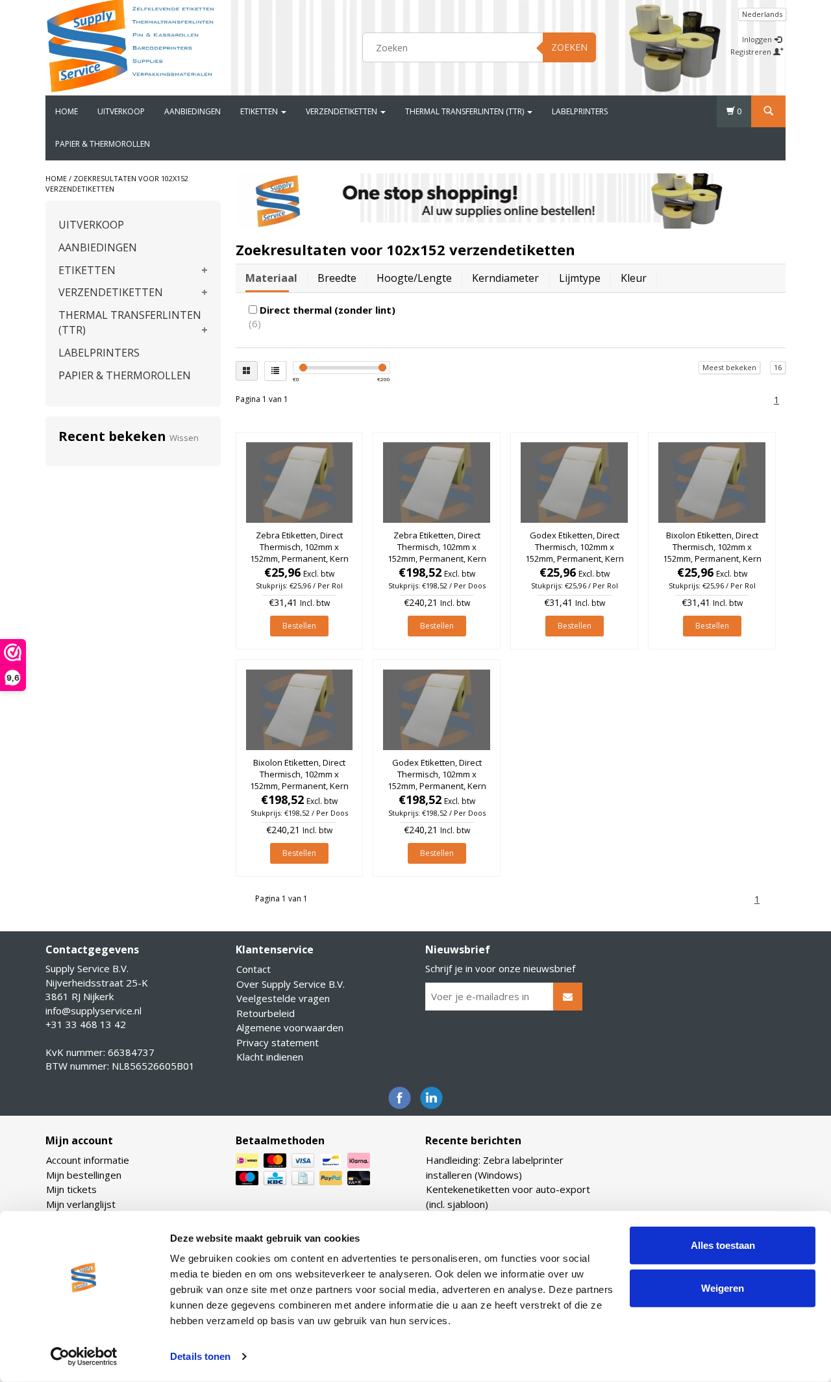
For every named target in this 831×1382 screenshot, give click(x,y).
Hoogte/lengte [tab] (414, 278)
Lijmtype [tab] (580, 278)
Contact (253, 968)
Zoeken (569, 47)
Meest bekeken (729, 367)
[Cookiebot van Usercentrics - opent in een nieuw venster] (84, 1356)
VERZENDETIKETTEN (342, 111)
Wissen (184, 438)
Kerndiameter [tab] (505, 278)
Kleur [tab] (634, 278)
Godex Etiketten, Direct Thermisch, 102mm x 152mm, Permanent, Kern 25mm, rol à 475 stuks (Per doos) (437, 786)
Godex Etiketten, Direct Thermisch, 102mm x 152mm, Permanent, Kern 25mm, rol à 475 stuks (574, 553)
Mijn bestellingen (83, 1174)
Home (66, 111)
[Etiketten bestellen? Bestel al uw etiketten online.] (130, 45)
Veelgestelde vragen (283, 998)
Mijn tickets (71, 1189)
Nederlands (762, 14)
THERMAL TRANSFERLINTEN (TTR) (465, 111)
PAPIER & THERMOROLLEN (102, 143)
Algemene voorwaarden (289, 1027)
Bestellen (299, 625)
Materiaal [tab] (271, 278)
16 (778, 367)
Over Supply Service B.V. (290, 983)
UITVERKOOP (121, 111)
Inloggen (758, 39)
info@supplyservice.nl (93, 1010)
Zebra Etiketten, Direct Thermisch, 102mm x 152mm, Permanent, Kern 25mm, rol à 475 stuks (299, 553)
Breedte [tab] (336, 278)
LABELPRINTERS (580, 111)
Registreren (751, 52)
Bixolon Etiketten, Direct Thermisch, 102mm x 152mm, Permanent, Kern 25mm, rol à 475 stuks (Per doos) (299, 786)
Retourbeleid (265, 1013)
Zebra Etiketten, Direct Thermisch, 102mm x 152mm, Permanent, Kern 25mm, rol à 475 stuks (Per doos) (437, 558)
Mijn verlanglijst (81, 1204)
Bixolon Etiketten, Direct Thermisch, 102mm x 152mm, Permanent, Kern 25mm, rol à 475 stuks (712, 553)
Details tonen (200, 1356)
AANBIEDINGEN (192, 111)
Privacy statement (277, 1042)
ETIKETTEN (260, 111)
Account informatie (87, 1159)
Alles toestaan (723, 1245)
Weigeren (722, 1287)
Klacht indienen (269, 1056)
